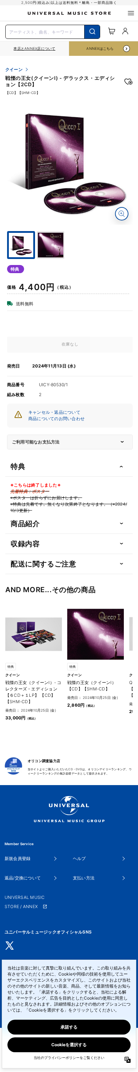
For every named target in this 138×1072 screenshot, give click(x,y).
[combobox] (52, 31)
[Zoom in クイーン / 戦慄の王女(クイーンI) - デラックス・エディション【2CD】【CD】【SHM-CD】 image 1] (121, 213)
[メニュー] (130, 13)
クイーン (14, 69)
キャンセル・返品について (54, 412)
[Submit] (92, 32)
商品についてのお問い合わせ (56, 418)
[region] (34, 48)
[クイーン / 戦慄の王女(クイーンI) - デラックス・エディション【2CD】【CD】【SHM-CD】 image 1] (70, 162)
